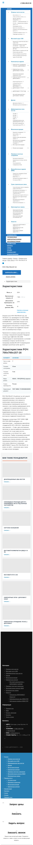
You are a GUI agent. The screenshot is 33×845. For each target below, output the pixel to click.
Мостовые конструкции (18, 144)
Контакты (10, 245)
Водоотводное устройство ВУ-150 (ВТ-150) (20, 48)
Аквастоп (13, 221)
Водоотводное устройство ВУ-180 (20, 50)
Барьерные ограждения (14, 782)
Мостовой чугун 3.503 (17, 38)
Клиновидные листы (17, 26)
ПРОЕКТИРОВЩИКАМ (12, 254)
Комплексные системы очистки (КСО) (20, 161)
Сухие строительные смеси (19, 184)
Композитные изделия (17, 61)
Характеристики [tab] (11, 281)
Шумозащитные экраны (18, 207)
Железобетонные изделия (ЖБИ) (18, 170)
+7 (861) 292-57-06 (18, 728)
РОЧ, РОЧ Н (11, 260)
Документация (11, 243)
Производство (10, 708)
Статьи (9, 248)
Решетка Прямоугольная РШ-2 (20, 55)
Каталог (9, 9)
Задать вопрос (10, 276)
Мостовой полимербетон (18, 123)
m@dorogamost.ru (15, 733)
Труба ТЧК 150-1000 (17, 57)
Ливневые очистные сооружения (17, 154)
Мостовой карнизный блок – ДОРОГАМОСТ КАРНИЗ (19, 95)
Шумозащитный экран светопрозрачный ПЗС (18, 210)
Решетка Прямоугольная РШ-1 (20, 53)
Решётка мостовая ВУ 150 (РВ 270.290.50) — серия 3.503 (19, 45)
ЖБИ (7, 710)
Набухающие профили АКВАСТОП (19, 701)
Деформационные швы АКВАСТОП (19, 699)
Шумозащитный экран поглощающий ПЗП (18, 216)
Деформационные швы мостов (17, 109)
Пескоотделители (17, 163)
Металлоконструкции (17, 129)
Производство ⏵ (12, 235)
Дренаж (13, 100)
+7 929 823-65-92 (10, 730)
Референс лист (11, 252)
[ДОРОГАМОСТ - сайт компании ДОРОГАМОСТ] (2, 747)
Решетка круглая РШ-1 (18, 52)
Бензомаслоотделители (18, 158)
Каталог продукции (11, 712)
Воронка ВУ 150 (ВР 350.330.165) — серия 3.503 (21, 42)
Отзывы (9, 250)
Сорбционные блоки (17, 164)
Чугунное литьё (12, 237)
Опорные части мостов (17, 12)
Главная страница (7, 258)
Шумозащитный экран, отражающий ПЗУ (18, 213)
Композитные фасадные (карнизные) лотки (18, 74)
